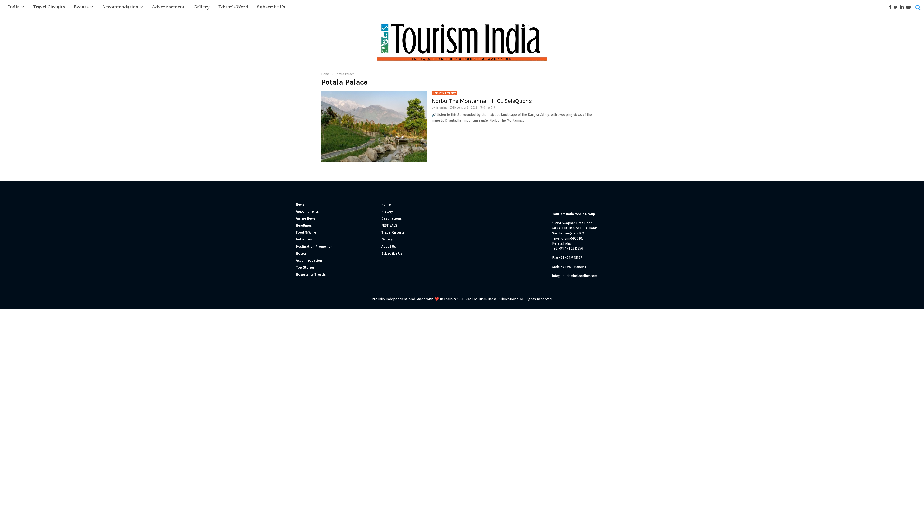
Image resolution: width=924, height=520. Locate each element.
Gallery (201, 7)
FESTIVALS (389, 225)
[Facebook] (891, 7)
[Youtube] (909, 7)
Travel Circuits (49, 7)
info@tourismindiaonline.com (574, 276)
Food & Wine (306, 232)
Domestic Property (444, 93)
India (13, 7)
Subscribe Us (271, 7)
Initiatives (304, 239)
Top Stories (305, 268)
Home (386, 204)
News (300, 204)
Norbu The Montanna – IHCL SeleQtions (482, 101)
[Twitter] (897, 7)
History (387, 211)
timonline (442, 107)
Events (81, 7)
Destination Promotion (314, 247)
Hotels (301, 254)
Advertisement (168, 7)
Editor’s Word (233, 7)
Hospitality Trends (311, 275)
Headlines (304, 225)
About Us (388, 247)
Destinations (391, 218)
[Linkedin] (903, 7)
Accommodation (120, 7)
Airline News (305, 218)
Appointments (307, 211)
